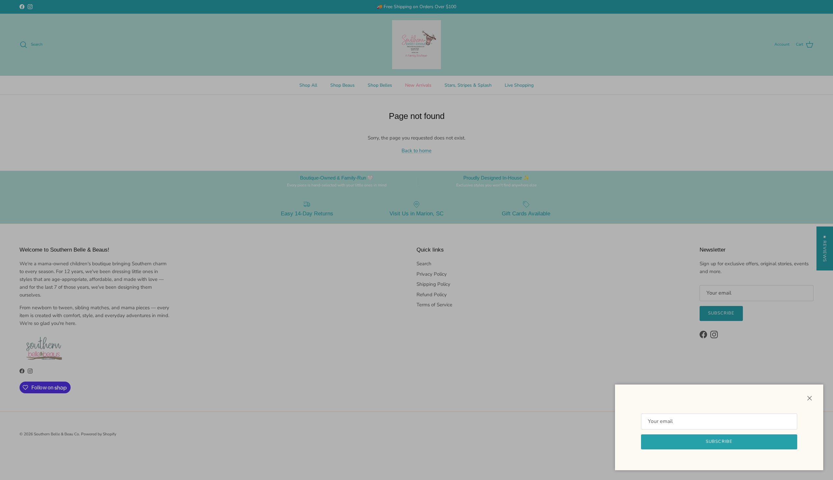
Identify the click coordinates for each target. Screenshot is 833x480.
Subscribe (719, 441)
